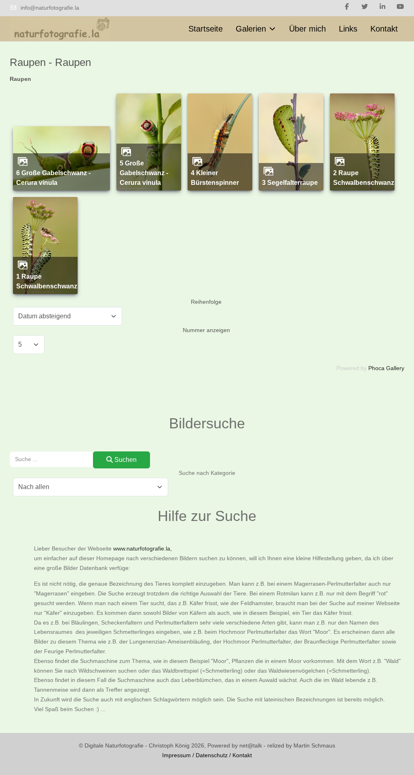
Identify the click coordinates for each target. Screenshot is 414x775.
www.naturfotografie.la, (142, 548)
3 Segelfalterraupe (290, 182)
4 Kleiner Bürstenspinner (215, 177)
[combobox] (51, 459)
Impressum (176, 755)
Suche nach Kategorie (207, 473)
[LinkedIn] (382, 6)
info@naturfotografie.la (50, 7)
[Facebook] (347, 6)
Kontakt (242, 755)
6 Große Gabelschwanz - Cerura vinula (53, 177)
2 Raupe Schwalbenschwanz (363, 177)
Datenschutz (212, 755)
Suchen (125, 459)
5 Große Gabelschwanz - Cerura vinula (144, 172)
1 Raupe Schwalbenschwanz (46, 281)
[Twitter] (365, 6)
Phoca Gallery (386, 368)
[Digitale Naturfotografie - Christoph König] (60, 29)
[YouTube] (400, 6)
